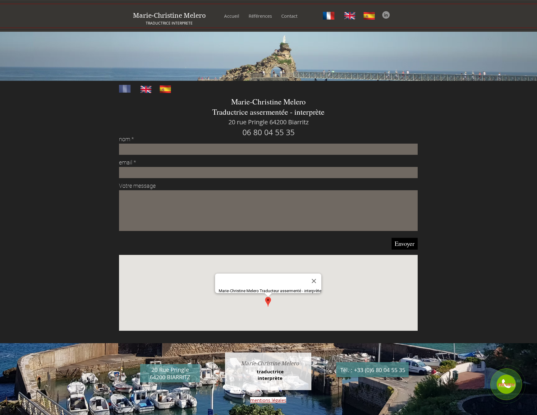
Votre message (137, 186)
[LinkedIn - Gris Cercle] (386, 15)
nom (124, 139)
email (125, 162)
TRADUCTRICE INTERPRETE (169, 23)
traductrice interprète (270, 374)
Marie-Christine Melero (270, 363)
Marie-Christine (157, 15)
